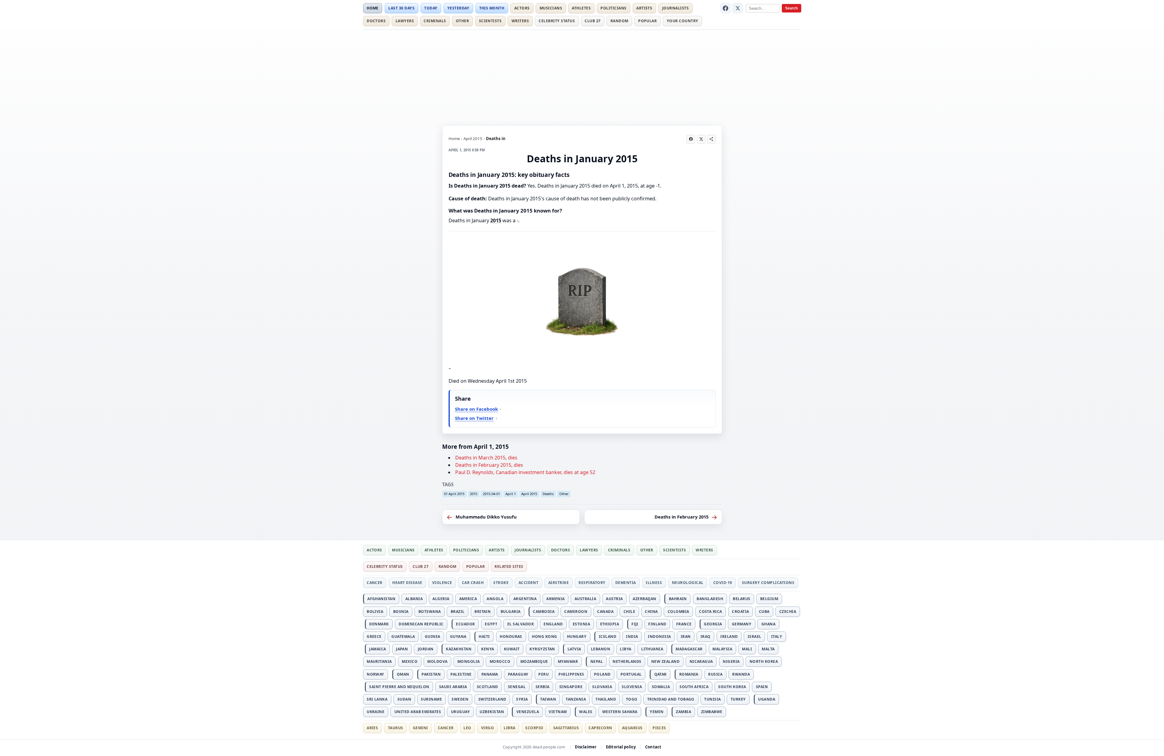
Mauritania (379, 661)
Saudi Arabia (453, 686)
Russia (715, 674)
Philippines (571, 674)
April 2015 (472, 138)
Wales (585, 711)
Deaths (548, 493)
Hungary (576, 636)
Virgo (487, 727)
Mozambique (534, 661)
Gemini (420, 727)
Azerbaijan (644, 598)
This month (492, 8)
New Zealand (665, 661)
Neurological (688, 582)
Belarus (741, 598)
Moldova (437, 661)
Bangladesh (710, 598)
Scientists (490, 20)
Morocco (500, 661)
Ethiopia (609, 624)
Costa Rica (710, 611)
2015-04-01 (491, 493)
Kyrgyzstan (542, 649)
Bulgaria (511, 611)
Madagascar (689, 649)
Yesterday (458, 8)
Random (619, 20)
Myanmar (568, 661)
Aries (372, 727)
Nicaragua (701, 661)
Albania (414, 598)
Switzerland (492, 699)
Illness (654, 582)
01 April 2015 (454, 493)
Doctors (376, 20)
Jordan (426, 649)
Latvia (574, 649)
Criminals (435, 20)
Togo (632, 699)
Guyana (458, 636)
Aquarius (632, 727)
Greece (374, 636)
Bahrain (678, 598)
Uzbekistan (492, 711)
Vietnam (558, 711)
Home (373, 8)
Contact (653, 747)
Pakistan (431, 674)
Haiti (484, 636)
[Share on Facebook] (691, 139)
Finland (657, 624)
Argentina (525, 598)
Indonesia (659, 636)
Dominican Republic (421, 624)
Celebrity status (557, 20)
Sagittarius (566, 727)
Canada (605, 611)
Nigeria (731, 661)
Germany (741, 624)
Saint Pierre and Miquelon (399, 686)
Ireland (729, 636)
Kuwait (512, 649)
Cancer (375, 582)
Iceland (607, 636)
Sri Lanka (377, 699)
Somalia (661, 686)
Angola (495, 598)
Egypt (491, 624)
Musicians (551, 8)
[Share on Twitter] (701, 139)
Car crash (473, 582)
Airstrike (558, 582)
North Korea (764, 661)
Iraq (706, 636)
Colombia (678, 611)
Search (791, 8)
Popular (647, 20)
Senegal (517, 686)
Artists (644, 8)
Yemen (656, 711)
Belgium (769, 598)
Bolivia (375, 611)
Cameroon (575, 611)
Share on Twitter (474, 418)
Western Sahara (620, 711)
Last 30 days (401, 8)
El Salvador (520, 624)
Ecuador (465, 624)
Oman (403, 674)
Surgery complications (768, 582)
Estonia (581, 624)
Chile (629, 611)
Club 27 (592, 20)
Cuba (764, 611)
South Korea (732, 686)
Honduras (511, 636)
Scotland (487, 686)
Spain (762, 686)
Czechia (787, 611)
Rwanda (741, 674)
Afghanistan (381, 598)
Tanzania (576, 699)
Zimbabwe (711, 711)
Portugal (631, 674)
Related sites (509, 566)
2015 (495, 220)
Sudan (404, 699)
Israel (754, 636)
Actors (522, 8)
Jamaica (377, 649)
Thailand (606, 699)
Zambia (683, 711)
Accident (529, 582)
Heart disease (407, 582)
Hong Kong (544, 636)
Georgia (713, 624)
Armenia (555, 598)
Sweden (460, 699)
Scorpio (534, 727)
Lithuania (652, 649)
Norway (375, 674)
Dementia (625, 582)
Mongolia (468, 661)
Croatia (740, 611)
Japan (402, 649)
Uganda (766, 699)
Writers (520, 20)
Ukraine (375, 711)
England (553, 624)
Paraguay (518, 674)
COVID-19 (722, 582)
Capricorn (600, 727)
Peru (543, 674)
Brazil (458, 611)
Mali (747, 649)
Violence (442, 582)
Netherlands (627, 661)
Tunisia (712, 699)
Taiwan (548, 699)
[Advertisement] (582, 76)
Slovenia (632, 686)
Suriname (431, 699)
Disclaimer (585, 747)
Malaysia (722, 649)
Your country (682, 20)
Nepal (596, 661)
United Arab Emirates (417, 711)
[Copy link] (711, 139)
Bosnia (401, 611)
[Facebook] (725, 8)
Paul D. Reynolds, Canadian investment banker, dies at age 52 (525, 472)
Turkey (738, 699)
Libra (509, 727)
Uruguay (460, 711)
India (632, 636)
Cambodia (543, 611)
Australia (585, 598)
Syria (522, 699)
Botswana (429, 611)
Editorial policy (621, 747)
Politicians (613, 8)
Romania (688, 674)
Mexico (410, 661)
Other (462, 20)
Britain (482, 611)
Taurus (395, 727)
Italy (776, 636)
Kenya (487, 649)
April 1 (510, 493)
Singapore (570, 686)
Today (430, 8)
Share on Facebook (476, 409)
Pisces (659, 727)
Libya (625, 649)
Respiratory (592, 582)
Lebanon (600, 649)
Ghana (768, 624)
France (684, 624)
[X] (737, 8)
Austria (614, 598)
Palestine (460, 674)
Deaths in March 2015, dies (486, 457)
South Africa (694, 686)
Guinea (432, 636)
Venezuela (527, 711)
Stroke (501, 582)
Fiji (634, 624)
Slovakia (602, 686)
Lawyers (405, 20)
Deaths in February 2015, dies (489, 465)
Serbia (543, 686)
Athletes (581, 8)
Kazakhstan (458, 649)
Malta (768, 649)
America (468, 598)
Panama (489, 674)
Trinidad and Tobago (670, 699)
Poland (602, 674)
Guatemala (403, 636)
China (651, 611)
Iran (686, 636)
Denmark (379, 624)
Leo (467, 727)
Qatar (660, 674)
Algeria (440, 598)
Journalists (675, 8)
